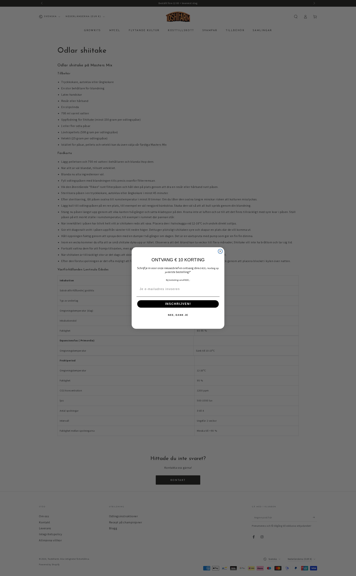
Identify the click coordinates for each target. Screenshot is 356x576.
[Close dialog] (220, 251)
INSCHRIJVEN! (178, 303)
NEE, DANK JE (178, 315)
